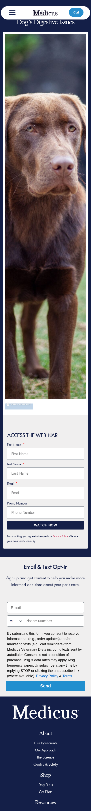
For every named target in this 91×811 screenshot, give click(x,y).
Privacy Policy (60, 536)
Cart (76, 12)
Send (45, 685)
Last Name (14, 464)
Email (11, 483)
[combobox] (15, 621)
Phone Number (17, 503)
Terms (67, 676)
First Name (14, 444)
